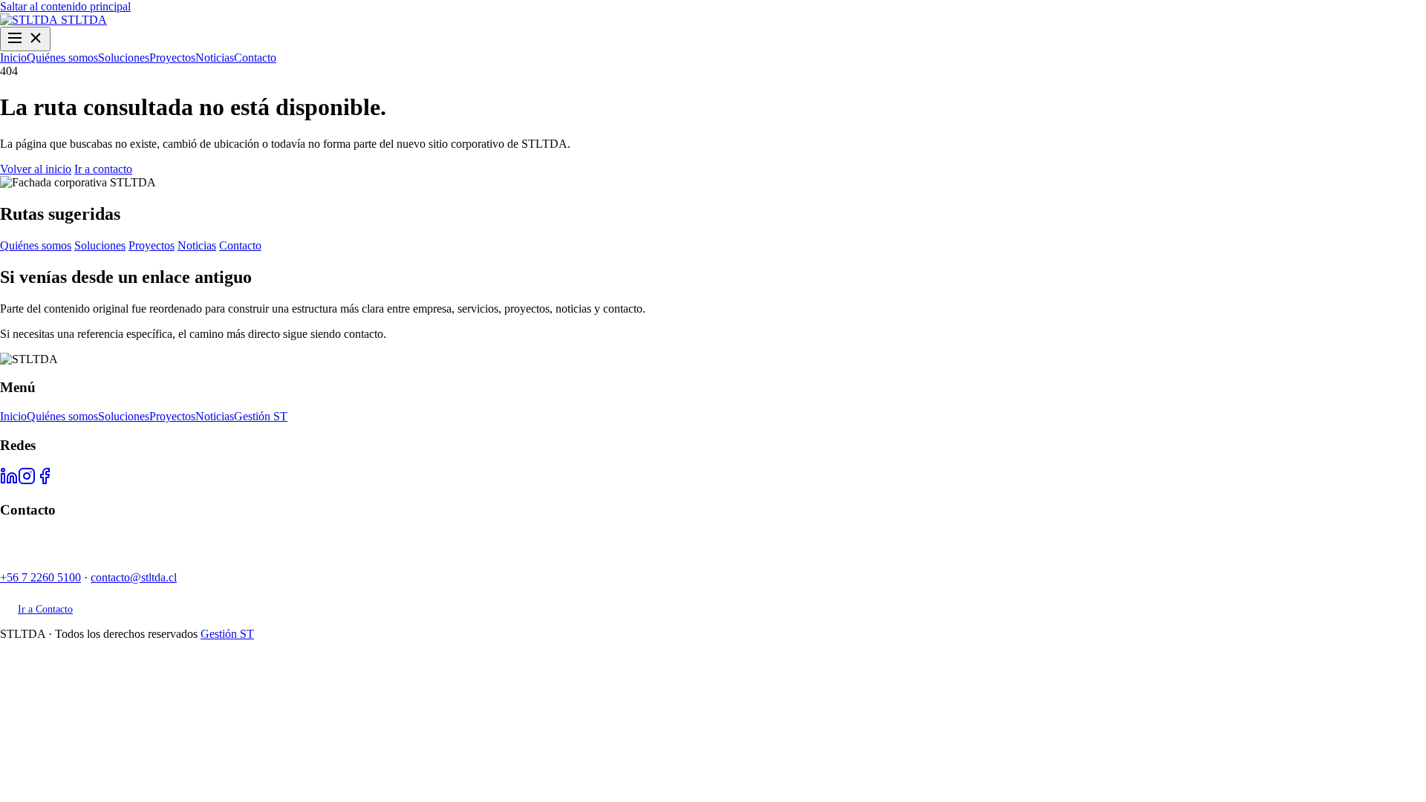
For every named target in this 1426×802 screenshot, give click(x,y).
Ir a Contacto (45, 609)
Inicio (13, 57)
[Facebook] (44, 481)
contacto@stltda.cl (134, 577)
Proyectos (172, 57)
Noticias (214, 57)
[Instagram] (27, 481)
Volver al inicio (35, 169)
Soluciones (123, 57)
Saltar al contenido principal (65, 6)
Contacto (255, 57)
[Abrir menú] (25, 39)
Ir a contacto (103, 169)
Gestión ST (260, 416)
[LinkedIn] (9, 481)
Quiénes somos (62, 57)
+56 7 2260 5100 (40, 577)
